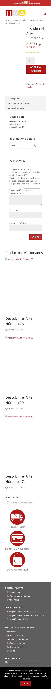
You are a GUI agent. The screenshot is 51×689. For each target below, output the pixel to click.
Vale (25, 683)
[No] (47, 678)
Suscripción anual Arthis (17, 619)
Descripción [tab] (13, 98)
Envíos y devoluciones (16, 643)
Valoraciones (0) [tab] (16, 108)
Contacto (11, 650)
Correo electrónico (18, 223)
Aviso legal (11, 631)
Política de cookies (15, 647)
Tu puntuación (16, 190)
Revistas (14, 20)
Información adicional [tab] (18, 103)
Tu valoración (16, 193)
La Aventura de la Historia (18, 596)
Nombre (13, 210)
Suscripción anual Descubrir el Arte (22, 611)
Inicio (7, 20)
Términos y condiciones (17, 639)
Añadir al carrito (36, 69)
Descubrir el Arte (26, 20)
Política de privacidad (16, 635)
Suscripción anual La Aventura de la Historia (26, 615)
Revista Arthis (13, 599)
